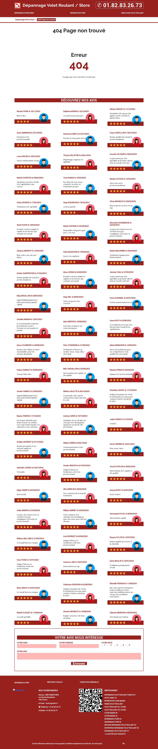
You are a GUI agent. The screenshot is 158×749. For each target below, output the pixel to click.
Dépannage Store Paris (24, 13)
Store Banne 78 (110, 716)
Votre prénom (66, 643)
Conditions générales (89, 682)
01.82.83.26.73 (54, 707)
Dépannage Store (21, 683)
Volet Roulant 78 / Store (115, 710)
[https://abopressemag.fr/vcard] (90, 700)
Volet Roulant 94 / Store (115, 707)
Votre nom (22, 643)
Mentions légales (55, 682)
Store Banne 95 (110, 713)
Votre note (107, 643)
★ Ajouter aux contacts (115, 734)
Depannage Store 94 (112, 719)
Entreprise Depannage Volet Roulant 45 (121, 728)
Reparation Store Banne (114, 701)
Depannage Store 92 (112, 722)
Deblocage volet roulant (132, 13)
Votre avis (22, 651)
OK (123, 743)
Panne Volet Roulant (113, 704)
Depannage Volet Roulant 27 (116, 731)
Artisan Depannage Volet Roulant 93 (120, 725)
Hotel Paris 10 (110, 698)
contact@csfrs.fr (52, 703)
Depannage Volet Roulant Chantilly (120, 695)
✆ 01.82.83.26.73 (119, 5)
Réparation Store (77, 13)
